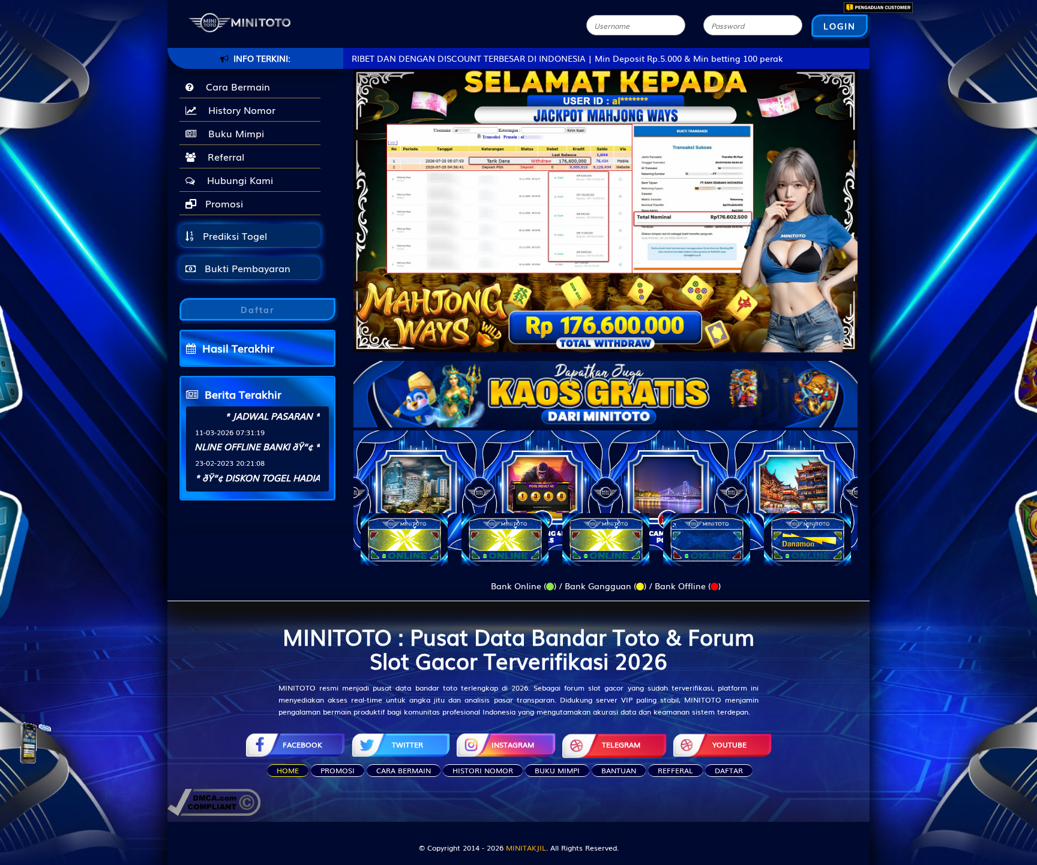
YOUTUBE (729, 744)
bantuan (618, 770)
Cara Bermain (235, 86)
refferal (675, 770)
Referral (223, 156)
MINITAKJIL (526, 847)
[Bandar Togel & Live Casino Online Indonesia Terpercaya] (605, 387)
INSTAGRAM (512, 744)
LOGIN (839, 26)
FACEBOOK (302, 744)
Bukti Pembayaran (246, 268)
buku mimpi (557, 770)
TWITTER (407, 744)
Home (288, 770)
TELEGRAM (621, 744)
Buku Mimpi (233, 133)
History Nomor (238, 110)
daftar (729, 770)
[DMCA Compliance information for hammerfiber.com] (213, 800)
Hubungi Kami (237, 180)
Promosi (222, 203)
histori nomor (482, 770)
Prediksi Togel (233, 235)
